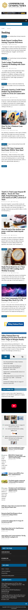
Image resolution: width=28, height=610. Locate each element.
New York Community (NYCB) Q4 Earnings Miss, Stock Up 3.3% (13, 299)
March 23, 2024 (6, 130)
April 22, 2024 (5, 531)
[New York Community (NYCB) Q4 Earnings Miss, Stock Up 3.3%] (14, 290)
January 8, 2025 (6, 593)
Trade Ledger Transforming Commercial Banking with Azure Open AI (13, 64)
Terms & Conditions (5, 571)
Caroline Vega (13, 44)
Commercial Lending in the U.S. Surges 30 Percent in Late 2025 (13, 382)
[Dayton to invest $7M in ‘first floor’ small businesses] (4, 474)
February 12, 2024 (6, 538)
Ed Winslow (14, 235)
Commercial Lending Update (7, 575)
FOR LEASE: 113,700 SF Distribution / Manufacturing (11, 590)
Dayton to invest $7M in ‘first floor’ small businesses (16, 473)
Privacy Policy (4, 573)
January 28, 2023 (6, 341)
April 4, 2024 (5, 68)
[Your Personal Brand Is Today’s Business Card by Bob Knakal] (7, 418)
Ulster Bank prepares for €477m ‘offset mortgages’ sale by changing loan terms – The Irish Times (13, 585)
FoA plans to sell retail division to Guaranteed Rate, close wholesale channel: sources (17, 489)
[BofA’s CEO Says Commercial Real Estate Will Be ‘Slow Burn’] (14, 145)
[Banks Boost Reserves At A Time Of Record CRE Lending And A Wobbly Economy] (14, 256)
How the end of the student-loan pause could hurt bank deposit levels (13, 231)
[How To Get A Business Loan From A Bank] (14, 117)
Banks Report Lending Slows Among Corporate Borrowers (12, 41)
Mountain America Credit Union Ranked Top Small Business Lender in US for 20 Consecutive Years (13, 92)
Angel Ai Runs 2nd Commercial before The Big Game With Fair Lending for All (13, 536)
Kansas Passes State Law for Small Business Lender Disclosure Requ (12, 528)
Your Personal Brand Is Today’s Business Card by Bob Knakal (16, 448)
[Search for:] (14, 24)
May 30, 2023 (5, 509)
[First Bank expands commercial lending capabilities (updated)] (4, 481)
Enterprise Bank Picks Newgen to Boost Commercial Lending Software (11, 514)
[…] (7, 53)
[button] (26, 20)
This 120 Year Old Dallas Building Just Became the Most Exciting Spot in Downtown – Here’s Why (12, 367)
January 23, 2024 (6, 201)
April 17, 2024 (5, 44)
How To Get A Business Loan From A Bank (12, 127)
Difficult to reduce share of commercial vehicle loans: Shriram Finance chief (13, 506)
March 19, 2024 (6, 152)
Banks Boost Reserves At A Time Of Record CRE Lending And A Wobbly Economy (13, 269)
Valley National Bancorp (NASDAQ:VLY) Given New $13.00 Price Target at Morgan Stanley (13, 337)
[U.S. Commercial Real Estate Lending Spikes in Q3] (14, 429)
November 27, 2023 (6, 587)
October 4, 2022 (13, 459)
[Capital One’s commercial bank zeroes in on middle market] (20, 418)
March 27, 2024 (6, 97)
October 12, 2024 (6, 599)
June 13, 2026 (12, 450)
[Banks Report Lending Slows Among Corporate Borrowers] (14, 37)
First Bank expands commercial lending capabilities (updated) (17, 481)
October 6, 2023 (6, 235)
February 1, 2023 (6, 302)
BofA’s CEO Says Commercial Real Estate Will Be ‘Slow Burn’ (12, 149)
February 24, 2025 (6, 516)
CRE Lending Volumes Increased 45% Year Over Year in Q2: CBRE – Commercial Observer (13, 377)
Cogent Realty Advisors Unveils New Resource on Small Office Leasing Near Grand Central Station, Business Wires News (13, 596)
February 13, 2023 (6, 273)
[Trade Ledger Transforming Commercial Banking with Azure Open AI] (14, 59)
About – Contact (5, 569)
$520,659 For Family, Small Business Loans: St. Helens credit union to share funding (17, 456)
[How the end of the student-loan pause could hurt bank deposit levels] (14, 221)
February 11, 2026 (6, 524)
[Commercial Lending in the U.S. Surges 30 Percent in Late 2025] (14, 426)
